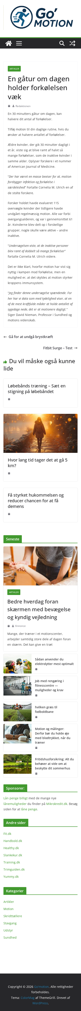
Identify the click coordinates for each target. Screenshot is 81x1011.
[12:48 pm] (36, 695)
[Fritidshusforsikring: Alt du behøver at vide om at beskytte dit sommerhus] (17, 765)
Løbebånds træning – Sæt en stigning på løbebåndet (36, 388)
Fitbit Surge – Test (57, 348)
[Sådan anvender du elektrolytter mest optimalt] (17, 663)
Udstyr (8, 930)
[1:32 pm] (9, 473)
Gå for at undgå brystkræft (31, 336)
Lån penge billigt (15, 798)
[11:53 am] (36, 717)
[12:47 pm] (36, 669)
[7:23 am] (36, 747)
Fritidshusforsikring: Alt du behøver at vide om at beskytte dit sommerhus (54, 763)
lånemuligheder (15, 804)
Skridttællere (12, 916)
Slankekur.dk (12, 855)
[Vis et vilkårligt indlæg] (72, 43)
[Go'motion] (8, 43)
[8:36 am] (9, 399)
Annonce (20, 626)
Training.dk (11, 862)
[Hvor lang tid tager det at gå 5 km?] (40, 416)
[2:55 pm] (8, 626)
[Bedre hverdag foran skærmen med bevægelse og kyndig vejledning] (40, 565)
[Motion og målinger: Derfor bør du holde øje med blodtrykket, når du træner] (17, 738)
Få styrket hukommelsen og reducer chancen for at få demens (36, 500)
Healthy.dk (11, 848)
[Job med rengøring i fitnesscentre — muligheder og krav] (17, 687)
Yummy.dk (11, 876)
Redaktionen (23, 106)
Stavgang (10, 923)
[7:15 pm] (9, 106)
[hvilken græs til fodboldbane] (17, 711)
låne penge (29, 809)
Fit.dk (7, 834)
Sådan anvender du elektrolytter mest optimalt (54, 661)
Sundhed (10, 937)
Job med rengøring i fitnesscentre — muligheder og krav (49, 685)
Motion (8, 909)
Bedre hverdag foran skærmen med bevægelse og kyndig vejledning (39, 609)
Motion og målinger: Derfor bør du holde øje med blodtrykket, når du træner (52, 735)
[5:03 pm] (9, 514)
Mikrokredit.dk (56, 804)
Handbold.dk (12, 841)
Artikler (14, 68)
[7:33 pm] (36, 773)
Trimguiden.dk (14, 869)
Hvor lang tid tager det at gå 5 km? (37, 462)
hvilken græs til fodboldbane (46, 709)
